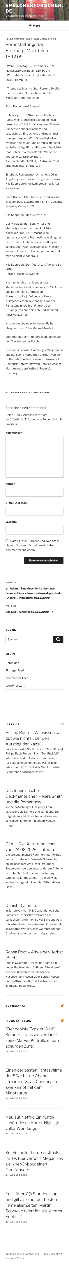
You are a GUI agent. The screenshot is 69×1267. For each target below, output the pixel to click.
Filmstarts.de (18, 1020)
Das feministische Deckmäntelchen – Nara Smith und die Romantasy (34, 796)
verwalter (48, 39)
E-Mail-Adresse (17, 503)
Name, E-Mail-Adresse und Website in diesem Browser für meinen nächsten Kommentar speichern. (32, 545)
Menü (36, 25)
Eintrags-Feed (15, 670)
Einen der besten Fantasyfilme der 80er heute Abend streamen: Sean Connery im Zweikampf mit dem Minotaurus (34, 1081)
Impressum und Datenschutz (23, 1253)
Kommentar (15, 432)
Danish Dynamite (21, 905)
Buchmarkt (16, 1005)
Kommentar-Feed (17, 678)
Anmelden (12, 663)
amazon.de (33, 165)
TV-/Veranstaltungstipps (30, 392)
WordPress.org (15, 685)
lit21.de (13, 724)
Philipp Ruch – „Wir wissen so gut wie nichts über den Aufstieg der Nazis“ (33, 738)
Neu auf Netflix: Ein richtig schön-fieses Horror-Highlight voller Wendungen (33, 1123)
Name (10, 484)
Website (11, 522)
